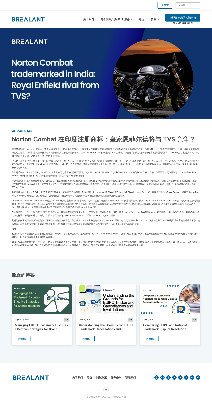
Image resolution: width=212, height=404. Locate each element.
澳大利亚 (114, 399)
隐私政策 (101, 377)
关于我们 (88, 19)
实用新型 (158, 399)
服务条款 (116, 377)
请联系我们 (187, 23)
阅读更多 (22, 338)
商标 (18, 399)
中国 (80, 399)
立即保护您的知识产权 (183, 17)
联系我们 (130, 377)
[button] (165, 5)
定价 (141, 19)
